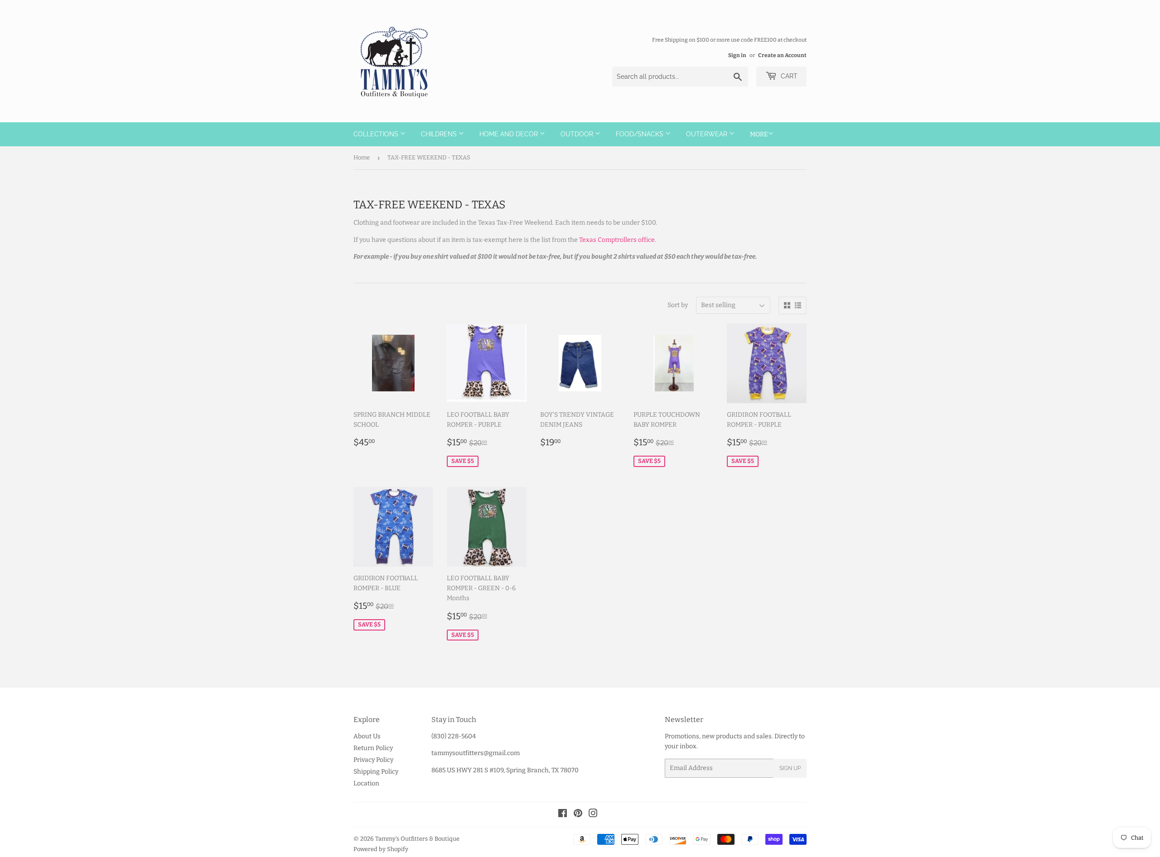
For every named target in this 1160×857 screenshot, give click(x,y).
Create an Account (782, 55)
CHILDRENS (440, 134)
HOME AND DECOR (509, 134)
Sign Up (790, 768)
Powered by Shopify (380, 849)
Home (361, 157)
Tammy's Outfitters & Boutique (417, 838)
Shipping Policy (375, 771)
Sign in (737, 55)
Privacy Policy (373, 760)
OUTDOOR (578, 134)
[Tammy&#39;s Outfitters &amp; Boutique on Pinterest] (578, 814)
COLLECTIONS (376, 134)
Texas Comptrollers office (617, 240)
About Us (367, 736)
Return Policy (373, 748)
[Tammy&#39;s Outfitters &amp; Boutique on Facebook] (562, 814)
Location (366, 783)
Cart (788, 76)
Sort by (677, 305)
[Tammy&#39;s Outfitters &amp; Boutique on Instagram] (593, 814)
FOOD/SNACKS (640, 134)
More (759, 134)
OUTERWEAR (707, 134)
